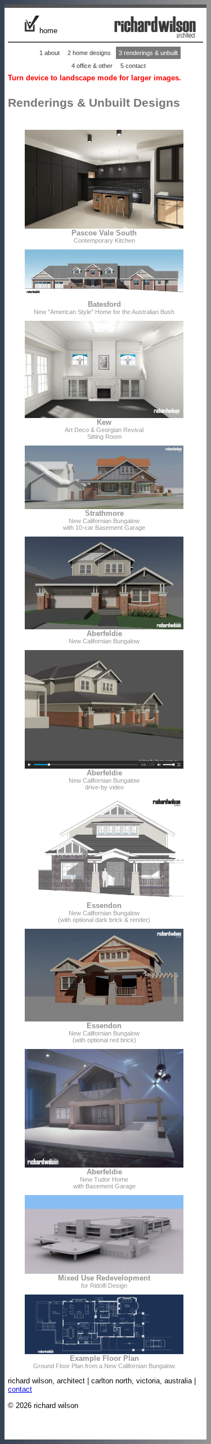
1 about (49, 52)
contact (20, 1389)
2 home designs (89, 52)
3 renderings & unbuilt (148, 52)
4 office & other (92, 65)
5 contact (133, 65)
